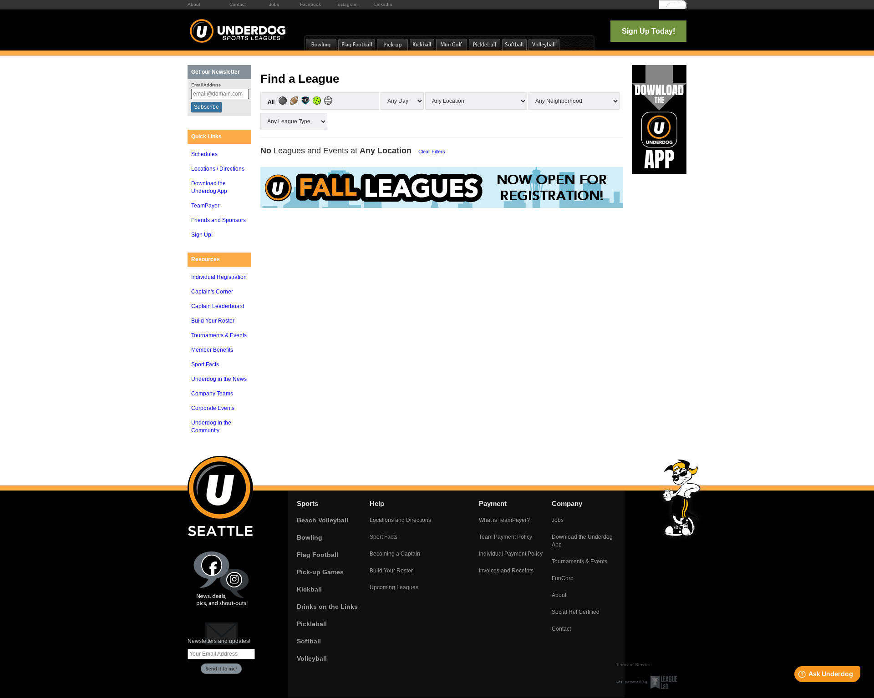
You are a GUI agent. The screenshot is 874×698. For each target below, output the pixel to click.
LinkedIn (383, 4)
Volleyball (312, 658)
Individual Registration (219, 277)
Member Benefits (212, 350)
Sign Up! (202, 235)
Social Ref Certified (576, 612)
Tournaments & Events (219, 335)
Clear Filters (431, 151)
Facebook (310, 4)
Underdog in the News (219, 379)
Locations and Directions (400, 520)
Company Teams (212, 393)
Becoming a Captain (395, 554)
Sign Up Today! (648, 31)
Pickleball (312, 623)
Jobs (274, 4)
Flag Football (317, 554)
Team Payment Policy (505, 537)
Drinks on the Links (327, 606)
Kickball (309, 589)
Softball (309, 641)
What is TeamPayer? (504, 520)
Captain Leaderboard (217, 306)
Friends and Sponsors (218, 220)
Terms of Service (633, 664)
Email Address (206, 84)
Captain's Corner (212, 291)
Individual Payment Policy (511, 554)
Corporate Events (212, 408)
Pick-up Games (320, 572)
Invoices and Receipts (506, 570)
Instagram (346, 4)
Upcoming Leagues (394, 587)
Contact (237, 4)
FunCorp (563, 578)
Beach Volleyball (322, 520)
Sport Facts (205, 364)
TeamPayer (205, 205)
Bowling (309, 537)
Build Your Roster (212, 321)
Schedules (204, 154)
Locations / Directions (217, 169)
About (194, 4)
